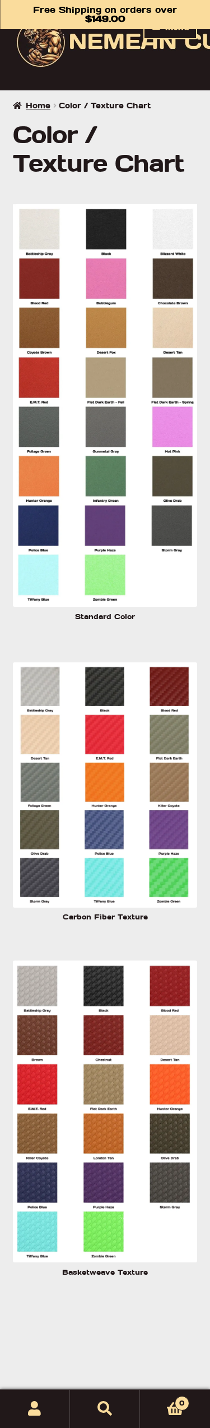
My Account (35, 1409)
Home (38, 105)
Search (105, 1409)
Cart (162, 1399)
